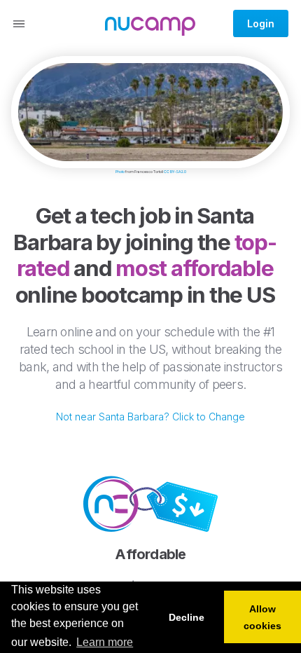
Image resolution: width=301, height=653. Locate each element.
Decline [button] (186, 617)
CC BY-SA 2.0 (175, 172)
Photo (120, 172)
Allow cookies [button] (262, 617)
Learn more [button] (104, 642)
